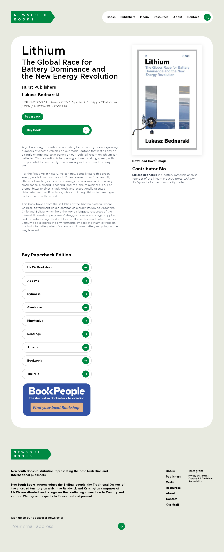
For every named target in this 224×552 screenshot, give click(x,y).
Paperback (32, 116)
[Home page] (33, 17)
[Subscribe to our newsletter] (121, 526)
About (177, 17)
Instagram (195, 471)
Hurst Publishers (39, 87)
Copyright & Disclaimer (200, 478)
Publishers (127, 17)
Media (144, 17)
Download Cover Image (149, 161)
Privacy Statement (198, 476)
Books (111, 17)
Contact (193, 17)
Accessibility (195, 481)
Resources (161, 17)
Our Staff (172, 504)
